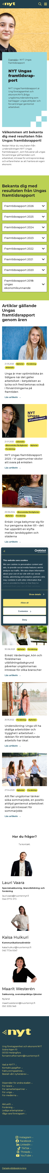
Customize (23, 611)
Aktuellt (6, 1104)
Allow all (24, 602)
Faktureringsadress (12, 1071)
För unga (7, 1092)
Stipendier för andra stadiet (16, 1083)
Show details (35, 594)
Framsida (13, 60)
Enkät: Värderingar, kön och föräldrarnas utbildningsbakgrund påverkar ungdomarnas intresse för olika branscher (23, 662)
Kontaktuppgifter (11, 1068)
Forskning (7, 1107)
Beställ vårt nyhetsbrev (14, 1074)
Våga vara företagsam (13, 1113)
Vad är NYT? (8, 1064)
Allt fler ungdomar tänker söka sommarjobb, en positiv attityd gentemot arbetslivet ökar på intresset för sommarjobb (24, 803)
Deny (24, 620)
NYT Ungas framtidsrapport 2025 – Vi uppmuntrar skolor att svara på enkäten (24, 459)
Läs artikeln (13, 397)
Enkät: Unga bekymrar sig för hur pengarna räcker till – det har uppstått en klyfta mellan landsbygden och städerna (24, 529)
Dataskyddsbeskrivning (14, 1168)
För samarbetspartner (13, 1089)
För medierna (9, 1095)
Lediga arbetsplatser (13, 1110)
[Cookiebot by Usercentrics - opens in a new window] (35, 551)
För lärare (7, 1086)
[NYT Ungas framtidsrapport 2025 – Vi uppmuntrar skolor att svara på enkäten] (24, 421)
